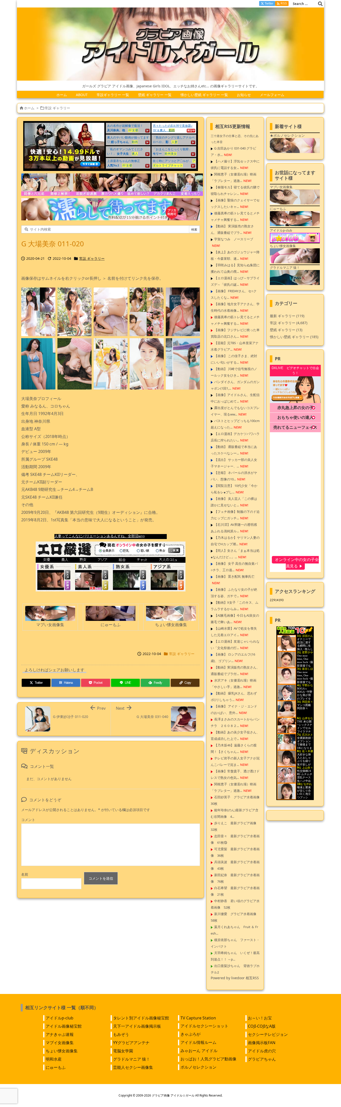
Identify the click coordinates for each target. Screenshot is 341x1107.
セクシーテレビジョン (268, 1034)
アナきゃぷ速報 (60, 1034)
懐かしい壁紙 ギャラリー (294, 336)
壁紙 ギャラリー (286, 329)
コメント (28, 819)
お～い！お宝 (260, 1018)
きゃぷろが (190, 1034)
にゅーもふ (56, 1067)
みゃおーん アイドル (198, 1050)
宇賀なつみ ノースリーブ (233, 239)
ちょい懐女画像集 (62, 1051)
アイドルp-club (59, 1018)
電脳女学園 (123, 1051)
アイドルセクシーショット (204, 1026)
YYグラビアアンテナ (131, 1042)
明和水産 (54, 1059)
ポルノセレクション (198, 1067)
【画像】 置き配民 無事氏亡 (234, 576)
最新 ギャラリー (287, 315)
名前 (24, 874)
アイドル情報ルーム (198, 1042)
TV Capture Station (198, 1018)
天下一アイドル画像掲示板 (137, 1026)
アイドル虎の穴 (262, 1051)
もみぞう (121, 1034)
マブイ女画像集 (60, 1042)
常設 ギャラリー (57, 108)
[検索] (320, 4)
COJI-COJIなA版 (262, 1026)
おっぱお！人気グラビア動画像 (208, 1059)
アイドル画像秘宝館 (64, 1026)
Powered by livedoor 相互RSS (235, 977)
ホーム (29, 108)
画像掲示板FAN (261, 1042)
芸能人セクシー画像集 (133, 1067)
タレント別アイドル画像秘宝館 (141, 1018)
